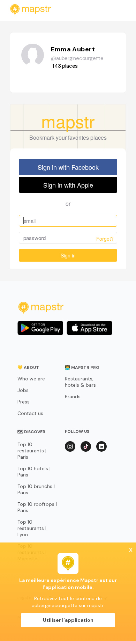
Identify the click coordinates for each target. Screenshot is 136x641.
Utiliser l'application (68, 620)
